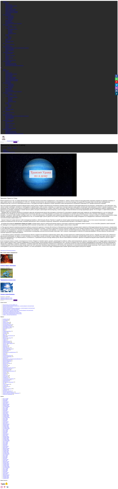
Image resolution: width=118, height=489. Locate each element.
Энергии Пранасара (7, 46)
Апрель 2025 (6, 411)
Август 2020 (5, 468)
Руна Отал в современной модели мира (12, 312)
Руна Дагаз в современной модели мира (12, 313)
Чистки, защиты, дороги (10, 9)
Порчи (4, 374)
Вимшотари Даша (9, 41)
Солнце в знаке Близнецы (7, 294)
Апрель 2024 (6, 421)
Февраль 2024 (6, 424)
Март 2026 (5, 403)
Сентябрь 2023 (6, 428)
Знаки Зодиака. (8, 25)
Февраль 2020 (6, 474)
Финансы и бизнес (9, 49)
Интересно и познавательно (9, 352)
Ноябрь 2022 (6, 438)
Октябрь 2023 (6, 427)
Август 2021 (5, 455)
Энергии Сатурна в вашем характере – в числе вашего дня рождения (19, 308)
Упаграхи (10, 31)
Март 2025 (5, 412)
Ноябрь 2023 (6, 426)
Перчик (7, 56)
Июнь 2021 (5, 457)
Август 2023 (5, 429)
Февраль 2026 (6, 404)
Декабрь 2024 (6, 415)
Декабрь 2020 (6, 463)
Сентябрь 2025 (6, 406)
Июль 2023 (5, 430)
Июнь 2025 (5, 409)
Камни (6, 3)
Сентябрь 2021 (6, 453)
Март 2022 (5, 447)
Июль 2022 (5, 442)
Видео (4, 336)
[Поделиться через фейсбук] (116, 76)
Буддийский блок (9, 15)
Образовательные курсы (11, 64)
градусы (5, 340)
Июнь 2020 (5, 470)
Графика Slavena (9, 6)
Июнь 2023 (5, 431)
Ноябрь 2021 (5, 451)
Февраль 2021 (6, 461)
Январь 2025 (6, 414)
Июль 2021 (5, 456)
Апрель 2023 (6, 434)
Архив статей (6, 322)
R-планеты (10, 30)
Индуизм (5, 351)
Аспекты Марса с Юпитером (8, 265)
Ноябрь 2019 (6, 478)
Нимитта (7, 45)
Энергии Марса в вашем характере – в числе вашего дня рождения (18, 305)
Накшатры (10, 32)
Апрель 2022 (6, 446)
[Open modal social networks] (116, 93)
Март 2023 (5, 435)
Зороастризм (8, 21)
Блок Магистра (8, 20)
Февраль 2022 (6, 448)
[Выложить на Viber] (116, 87)
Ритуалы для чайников (10, 60)
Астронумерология (9, 44)
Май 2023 (5, 432)
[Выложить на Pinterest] (116, 81)
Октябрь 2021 (6, 452)
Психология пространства (13, 140)
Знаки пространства (10, 55)
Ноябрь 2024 (6, 416)
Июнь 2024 (5, 419)
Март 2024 (5, 422)
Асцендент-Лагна (7, 325)
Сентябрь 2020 (6, 467)
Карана (9, 37)
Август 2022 (5, 441)
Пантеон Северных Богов (11, 5)
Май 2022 (5, 445)
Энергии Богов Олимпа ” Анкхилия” (13, 23)
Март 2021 (5, 460)
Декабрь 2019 (6, 477)
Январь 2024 (6, 425)
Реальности (8, 13)
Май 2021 (5, 458)
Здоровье (5, 346)
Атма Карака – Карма (12, 29)
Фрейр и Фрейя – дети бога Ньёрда (11, 309)
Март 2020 (5, 473)
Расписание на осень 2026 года (10, 304)
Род (6, 54)
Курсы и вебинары (7, 61)
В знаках (7, 34)
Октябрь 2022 (6, 439)
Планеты (7, 28)
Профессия (8, 39)
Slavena (15, 147)
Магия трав (5, 362)
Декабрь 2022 (6, 437)
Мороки (5, 364)
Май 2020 (5, 471)
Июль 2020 (5, 469)
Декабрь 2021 (6, 450)
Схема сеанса (11, 16)
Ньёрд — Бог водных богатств (10, 314)
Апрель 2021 (5, 459)
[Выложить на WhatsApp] (116, 79)
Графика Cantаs (8, 8)
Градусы (10, 36)
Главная (4, 1)
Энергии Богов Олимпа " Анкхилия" (11, 393)
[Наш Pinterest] (5, 487)
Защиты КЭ (10, 19)
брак (4, 330)
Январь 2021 (5, 462)
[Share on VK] (116, 90)
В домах (7, 35)
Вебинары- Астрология (10, 63)
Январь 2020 (6, 476)
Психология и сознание (8, 52)
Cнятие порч (6, 319)
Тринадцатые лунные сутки (7, 279)
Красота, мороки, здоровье (11, 12)
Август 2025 (5, 407)
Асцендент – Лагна (12, 26)
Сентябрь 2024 (6, 417)
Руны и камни (6, 2)
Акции (6, 51)
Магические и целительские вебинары (14, 65)
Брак (6, 40)
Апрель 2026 (6, 401)
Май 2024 (5, 420)
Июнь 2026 (5, 399)
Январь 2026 (6, 405)
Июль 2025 (5, 408)
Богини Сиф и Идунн (7, 307)
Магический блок (9, 18)
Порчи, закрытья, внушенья (11, 11)
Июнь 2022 (5, 443)
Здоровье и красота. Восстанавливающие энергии (17, 47)
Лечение (5, 357)
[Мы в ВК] (7, 487)
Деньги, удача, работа (10, 10)
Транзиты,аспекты (12, 33)
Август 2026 (5, 398)
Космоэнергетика (7, 14)
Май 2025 (5, 410)
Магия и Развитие (9, 50)
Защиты (5, 344)
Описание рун (8, 4)
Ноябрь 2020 (6, 464)
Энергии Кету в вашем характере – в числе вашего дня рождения (18, 310)
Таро (4, 387)
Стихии (7, 58)
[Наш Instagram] (2, 487)
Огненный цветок (9, 22)
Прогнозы (7, 42)
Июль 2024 (5, 418)
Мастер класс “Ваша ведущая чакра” (11, 311)
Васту (4, 43)
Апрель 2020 (6, 472)
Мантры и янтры (9, 57)
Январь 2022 (6, 449)
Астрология (5, 24)
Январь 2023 (6, 436)
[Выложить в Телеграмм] (116, 84)
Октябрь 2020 (6, 466)
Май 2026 (5, 400)
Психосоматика (8, 53)
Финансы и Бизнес (7, 390)
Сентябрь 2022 (6, 440)
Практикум (7, 62)
